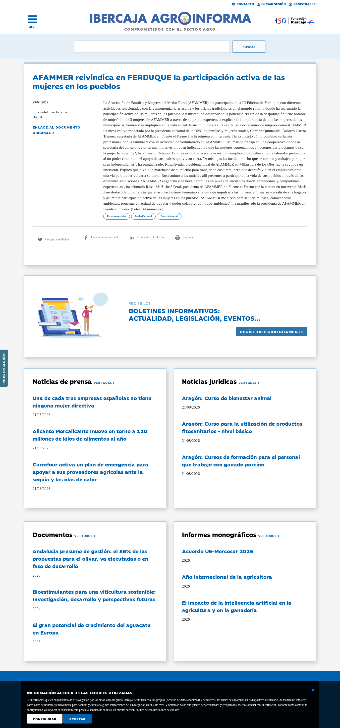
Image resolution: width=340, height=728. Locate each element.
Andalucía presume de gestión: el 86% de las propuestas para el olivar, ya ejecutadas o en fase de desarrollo (90, 558)
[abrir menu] (32, 19)
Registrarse (304, 3)
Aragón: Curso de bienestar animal (227, 398)
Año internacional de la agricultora (227, 576)
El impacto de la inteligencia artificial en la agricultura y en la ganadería (236, 606)
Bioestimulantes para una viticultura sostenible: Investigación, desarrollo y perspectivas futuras (94, 595)
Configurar (45, 719)
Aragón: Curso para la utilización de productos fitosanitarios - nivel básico (242, 427)
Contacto (245, 3)
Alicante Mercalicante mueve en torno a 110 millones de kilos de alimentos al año (90, 434)
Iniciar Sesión (273, 3)
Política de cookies (168, 710)
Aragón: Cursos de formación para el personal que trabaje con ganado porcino (241, 460)
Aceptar (77, 719)
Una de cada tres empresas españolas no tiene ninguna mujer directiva (92, 401)
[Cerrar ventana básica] (313, 690)
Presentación (3, 368)
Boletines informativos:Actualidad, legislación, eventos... (194, 314)
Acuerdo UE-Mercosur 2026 (217, 551)
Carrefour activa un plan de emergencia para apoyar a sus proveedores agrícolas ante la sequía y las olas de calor (90, 471)
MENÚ (33, 27)
